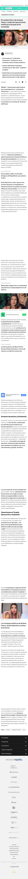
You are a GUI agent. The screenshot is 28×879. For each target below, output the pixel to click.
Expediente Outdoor (7, 14)
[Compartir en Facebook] (25, 82)
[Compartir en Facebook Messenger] (22, 82)
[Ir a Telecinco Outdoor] (8, 8)
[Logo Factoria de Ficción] (14, 792)
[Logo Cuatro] (14, 777)
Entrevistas (15, 11)
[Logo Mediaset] (14, 760)
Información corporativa (14, 846)
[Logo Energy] (14, 802)
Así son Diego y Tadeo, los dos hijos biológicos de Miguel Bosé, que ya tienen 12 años (13, 176)
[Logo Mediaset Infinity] (14, 767)
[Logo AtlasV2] (14, 827)
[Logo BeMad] (14, 807)
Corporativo (5, 745)
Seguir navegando (6, 749)
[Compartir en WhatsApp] (16, 82)
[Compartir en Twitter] (19, 82)
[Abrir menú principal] (26, 8)
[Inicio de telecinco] (2, 8)
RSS (14, 856)
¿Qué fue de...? (23, 11)
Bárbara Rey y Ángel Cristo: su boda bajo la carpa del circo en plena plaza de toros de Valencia (14, 287)
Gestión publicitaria (14, 854)
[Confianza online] (14, 873)
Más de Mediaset (6, 753)
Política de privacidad (14, 848)
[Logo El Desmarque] (14, 787)
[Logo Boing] (14, 797)
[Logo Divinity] (14, 782)
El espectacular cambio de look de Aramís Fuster (12, 5)
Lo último (3, 11)
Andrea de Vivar (8, 53)
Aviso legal (14, 844)
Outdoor (8, 729)
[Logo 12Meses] (14, 822)
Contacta (14, 858)
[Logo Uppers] (14, 812)
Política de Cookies (14, 852)
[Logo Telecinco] (14, 772)
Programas (4, 741)
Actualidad (9, 11)
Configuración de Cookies (14, 850)
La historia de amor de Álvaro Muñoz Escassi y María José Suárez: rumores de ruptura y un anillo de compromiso (13, 349)
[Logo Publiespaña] (14, 832)
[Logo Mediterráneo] (14, 837)
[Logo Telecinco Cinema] (14, 817)
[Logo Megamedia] (15, 866)
